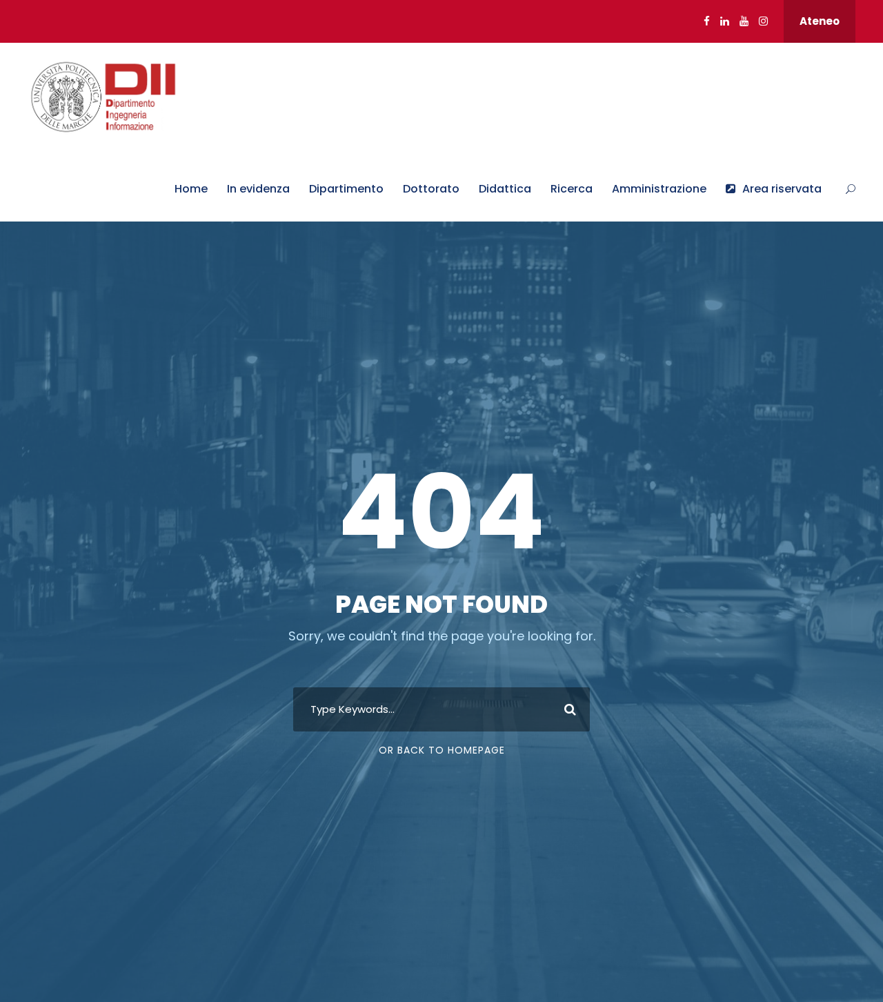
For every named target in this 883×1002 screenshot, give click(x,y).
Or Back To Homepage (442, 750)
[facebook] (707, 21)
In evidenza (258, 189)
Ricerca (571, 189)
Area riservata (782, 189)
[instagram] (763, 21)
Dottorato (431, 189)
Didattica (505, 189)
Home (191, 189)
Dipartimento (346, 189)
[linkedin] (724, 21)
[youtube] (744, 21)
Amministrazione (659, 189)
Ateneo (820, 21)
